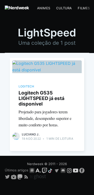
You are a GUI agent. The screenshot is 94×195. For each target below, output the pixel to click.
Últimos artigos (16, 170)
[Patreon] (32, 170)
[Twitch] (44, 170)
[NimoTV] (14, 177)
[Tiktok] (50, 170)
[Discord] (63, 170)
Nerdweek (35, 164)
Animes (43, 8)
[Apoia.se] (39, 170)
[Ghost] (38, 177)
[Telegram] (56, 170)
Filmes (84, 8)
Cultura (64, 8)
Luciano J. (30, 134)
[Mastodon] (20, 177)
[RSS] (27, 177)
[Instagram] (69, 170)
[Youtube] (75, 170)
